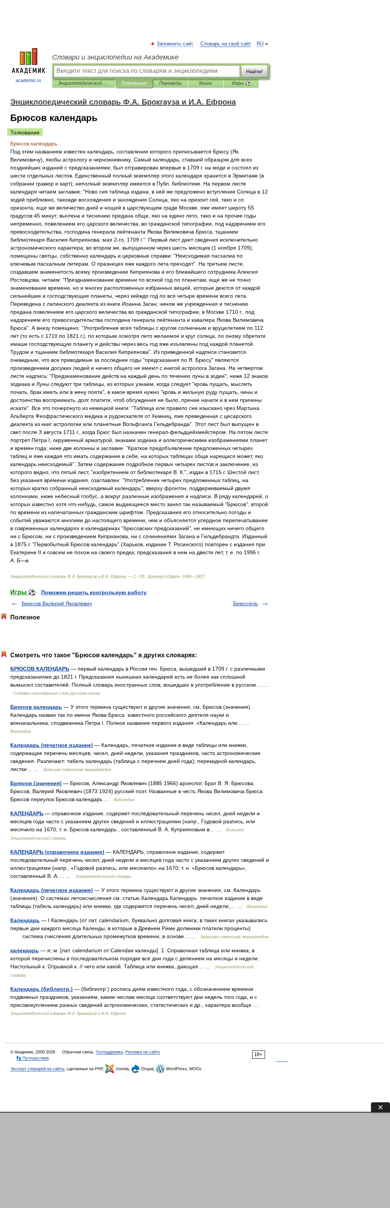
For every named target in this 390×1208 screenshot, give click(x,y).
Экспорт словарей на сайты (37, 1068)
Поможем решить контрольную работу (94, 592)
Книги (205, 83)
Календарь (25, 920)
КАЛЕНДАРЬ (26, 813)
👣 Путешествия (32, 1058)
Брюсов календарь (36, 707)
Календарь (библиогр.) (41, 989)
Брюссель (245, 603)
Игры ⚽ (241, 83)
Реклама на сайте (142, 1052)
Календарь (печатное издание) (51, 745)
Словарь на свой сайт (225, 44)
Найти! (254, 71)
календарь (24, 950)
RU (260, 44)
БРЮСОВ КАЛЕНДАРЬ (39, 669)
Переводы (170, 83)
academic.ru (28, 80)
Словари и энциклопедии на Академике (115, 57)
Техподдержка (109, 1052)
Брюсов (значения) (36, 783)
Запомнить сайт (175, 44)
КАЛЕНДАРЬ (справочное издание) (57, 852)
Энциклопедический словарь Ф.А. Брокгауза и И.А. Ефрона (83, 83)
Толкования (134, 83)
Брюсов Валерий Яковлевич (57, 603)
